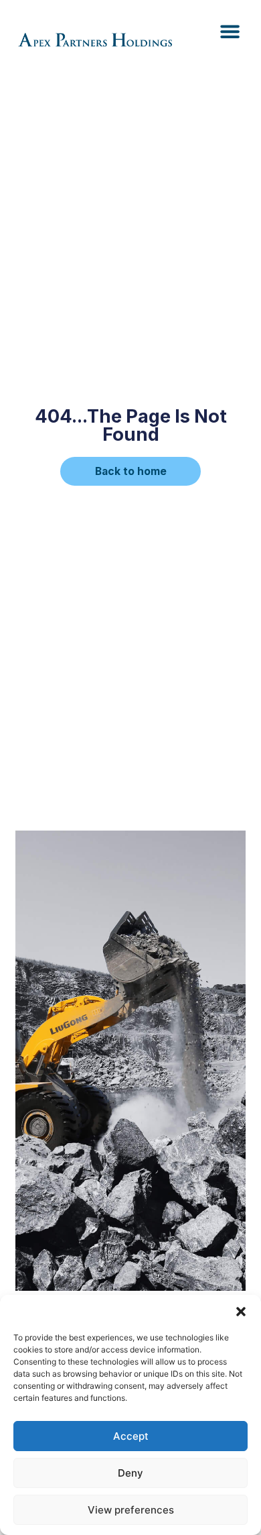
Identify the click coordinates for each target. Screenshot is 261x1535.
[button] (241, 1311)
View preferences (131, 1509)
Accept (131, 1436)
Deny (130, 1473)
